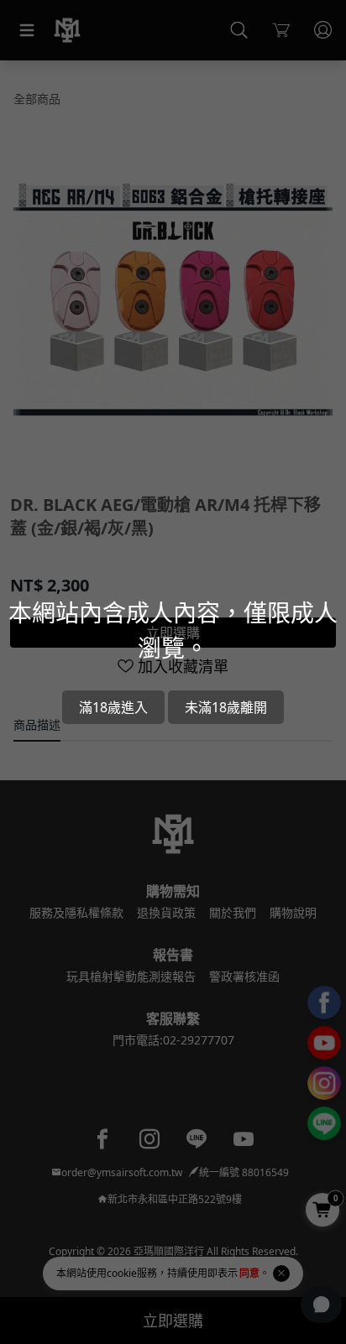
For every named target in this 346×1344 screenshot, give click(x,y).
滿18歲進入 (113, 707)
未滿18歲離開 (226, 707)
